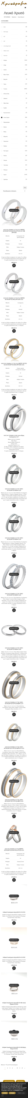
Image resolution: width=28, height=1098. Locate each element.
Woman (5, 55)
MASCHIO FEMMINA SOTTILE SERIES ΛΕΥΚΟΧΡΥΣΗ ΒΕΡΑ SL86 (14, 648)
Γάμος (5, 84)
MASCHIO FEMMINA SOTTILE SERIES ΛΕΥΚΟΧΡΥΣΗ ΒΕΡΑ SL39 (14, 538)
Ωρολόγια (6, 179)
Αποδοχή (5, 1093)
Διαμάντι (5, 98)
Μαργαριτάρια (7, 122)
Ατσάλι (5, 69)
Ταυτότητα (6, 165)
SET (4, 36)
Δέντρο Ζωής (6, 93)
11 (19, 1068)
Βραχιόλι (5, 79)
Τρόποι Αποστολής (9, 1081)
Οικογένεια (6, 141)
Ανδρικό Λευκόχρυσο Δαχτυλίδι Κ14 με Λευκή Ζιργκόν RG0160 (14, 1003)
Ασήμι (5, 65)
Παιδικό (5, 146)
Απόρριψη (12, 1093)
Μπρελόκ (6, 136)
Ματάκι (5, 127)
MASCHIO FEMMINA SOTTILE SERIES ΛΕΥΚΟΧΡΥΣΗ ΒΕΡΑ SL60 (14, 594)
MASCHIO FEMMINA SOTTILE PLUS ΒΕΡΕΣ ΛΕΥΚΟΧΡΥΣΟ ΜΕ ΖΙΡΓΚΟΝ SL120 (14, 298)
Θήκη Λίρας (6, 103)
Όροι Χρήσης (20, 1081)
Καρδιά (5, 108)
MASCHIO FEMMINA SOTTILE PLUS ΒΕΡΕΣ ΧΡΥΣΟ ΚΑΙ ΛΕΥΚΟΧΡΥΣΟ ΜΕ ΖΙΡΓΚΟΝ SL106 (14, 364)
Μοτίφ (5, 131)
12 (22, 1068)
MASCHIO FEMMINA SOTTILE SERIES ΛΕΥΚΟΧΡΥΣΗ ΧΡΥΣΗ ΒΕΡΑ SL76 (14, 702)
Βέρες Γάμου (6, 74)
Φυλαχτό (5, 170)
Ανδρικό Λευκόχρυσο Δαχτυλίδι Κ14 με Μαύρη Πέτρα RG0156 (14, 1048)
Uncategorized (7, 46)
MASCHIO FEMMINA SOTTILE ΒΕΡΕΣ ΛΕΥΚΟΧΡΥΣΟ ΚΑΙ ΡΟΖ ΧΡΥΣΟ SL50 (14, 849)
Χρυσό (5, 174)
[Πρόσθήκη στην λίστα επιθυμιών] (14, 265)
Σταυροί (5, 160)
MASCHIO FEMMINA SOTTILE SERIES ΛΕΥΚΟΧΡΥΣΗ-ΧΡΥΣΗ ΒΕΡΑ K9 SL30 (14, 747)
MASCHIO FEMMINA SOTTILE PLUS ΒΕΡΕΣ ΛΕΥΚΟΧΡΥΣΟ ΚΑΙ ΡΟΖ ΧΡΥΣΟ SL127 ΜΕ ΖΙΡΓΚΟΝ (14, 231)
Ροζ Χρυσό (6, 151)
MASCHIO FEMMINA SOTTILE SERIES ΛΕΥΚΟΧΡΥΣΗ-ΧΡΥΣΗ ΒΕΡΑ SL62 (14, 800)
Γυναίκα (5, 89)
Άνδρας (5, 60)
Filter (25, 187)
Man (5, 27)
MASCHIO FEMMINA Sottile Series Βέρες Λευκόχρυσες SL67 (14, 436)
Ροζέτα (5, 155)
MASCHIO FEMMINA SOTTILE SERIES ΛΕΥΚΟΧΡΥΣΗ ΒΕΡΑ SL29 (14, 489)
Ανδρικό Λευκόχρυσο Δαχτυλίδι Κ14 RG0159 (14, 912)
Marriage (6, 31)
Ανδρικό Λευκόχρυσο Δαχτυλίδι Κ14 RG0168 (14, 957)
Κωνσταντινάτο (7, 112)
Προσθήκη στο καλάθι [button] (14, 210)
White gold (6, 50)
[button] (25, 8)
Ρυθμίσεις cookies (21, 1093)
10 (17, 1068)
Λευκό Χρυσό (6, 117)
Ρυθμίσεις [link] (16, 1090)
